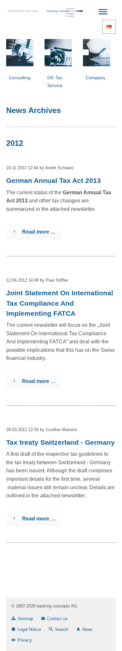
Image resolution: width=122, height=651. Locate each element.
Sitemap (25, 618)
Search (61, 629)
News (87, 629)
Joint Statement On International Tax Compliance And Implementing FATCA (59, 303)
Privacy (25, 640)
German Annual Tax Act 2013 (53, 180)
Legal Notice (29, 629)
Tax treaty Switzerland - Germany (60, 442)
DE (109, 27)
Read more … (31, 230)
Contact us (57, 618)
